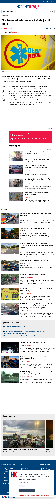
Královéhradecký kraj (8, 474)
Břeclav (28, 361)
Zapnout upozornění (26, 490)
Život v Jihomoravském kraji (35, 134)
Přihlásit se (52, 1)
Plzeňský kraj (6, 482)
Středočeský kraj (7, 483)
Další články (27, 387)
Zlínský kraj (5, 485)
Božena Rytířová (8, 28)
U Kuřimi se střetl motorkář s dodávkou (33, 274)
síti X (23, 138)
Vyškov (28, 218)
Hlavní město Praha (8, 468)
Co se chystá (9, 416)
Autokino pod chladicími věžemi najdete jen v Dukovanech (20, 449)
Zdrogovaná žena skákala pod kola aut (32, 342)
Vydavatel (8, 492)
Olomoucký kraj (7, 479)
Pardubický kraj (7, 480)
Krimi (16, 15)
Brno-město (29, 345)
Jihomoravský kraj (7, 471)
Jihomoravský (10, 11)
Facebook (41, 1)
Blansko (29, 310)
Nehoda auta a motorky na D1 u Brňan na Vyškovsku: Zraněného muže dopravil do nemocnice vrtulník (37, 245)
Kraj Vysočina (6, 473)
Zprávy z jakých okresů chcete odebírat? (27, 479)
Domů (3, 15)
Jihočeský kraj (6, 469)
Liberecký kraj (6, 476)
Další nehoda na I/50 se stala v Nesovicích (34, 260)
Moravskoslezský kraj (8, 477)
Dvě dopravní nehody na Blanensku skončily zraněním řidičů (19, 335)
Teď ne (39, 490)
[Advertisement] (30, 117)
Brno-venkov (30, 277)
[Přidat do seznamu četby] (54, 28)
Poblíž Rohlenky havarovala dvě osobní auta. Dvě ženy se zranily (21, 329)
